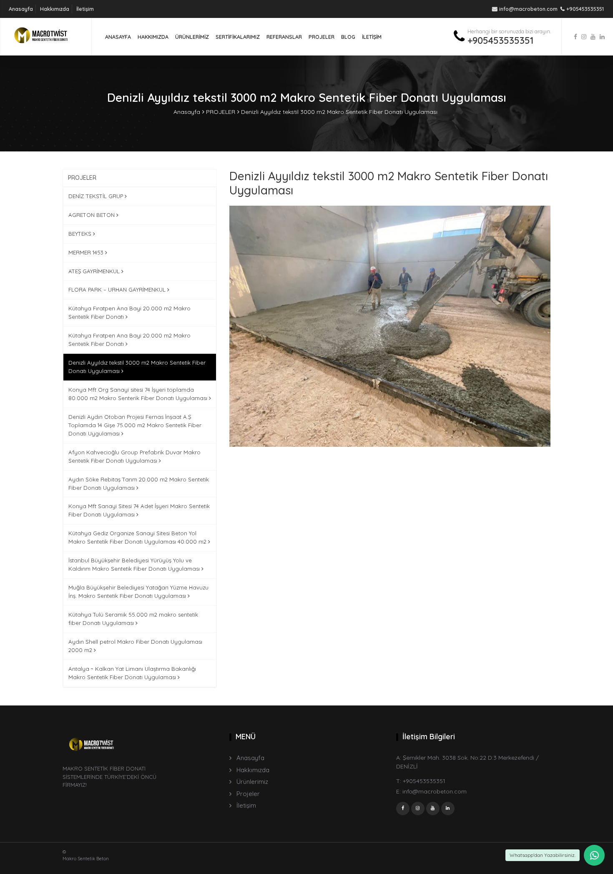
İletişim (85, 8)
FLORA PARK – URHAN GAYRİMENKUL (117, 289)
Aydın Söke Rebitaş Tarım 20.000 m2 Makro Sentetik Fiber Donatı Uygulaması (138, 483)
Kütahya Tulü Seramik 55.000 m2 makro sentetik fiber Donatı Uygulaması (133, 618)
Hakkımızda (54, 8)
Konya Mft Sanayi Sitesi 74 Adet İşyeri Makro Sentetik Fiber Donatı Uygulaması (139, 510)
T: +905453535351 (420, 781)
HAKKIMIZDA (153, 36)
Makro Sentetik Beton (86, 858)
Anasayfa (21, 8)
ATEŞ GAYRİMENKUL (94, 271)
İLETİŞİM (372, 36)
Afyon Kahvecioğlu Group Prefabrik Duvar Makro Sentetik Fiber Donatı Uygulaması (134, 456)
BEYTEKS (80, 233)
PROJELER (321, 36)
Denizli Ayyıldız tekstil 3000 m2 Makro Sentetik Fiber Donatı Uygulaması (339, 112)
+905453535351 (500, 40)
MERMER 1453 (86, 252)
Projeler (248, 794)
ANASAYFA (118, 36)
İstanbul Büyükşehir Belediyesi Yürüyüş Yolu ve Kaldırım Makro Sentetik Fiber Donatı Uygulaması (134, 564)
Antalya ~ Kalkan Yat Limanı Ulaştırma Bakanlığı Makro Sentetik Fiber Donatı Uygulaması (132, 672)
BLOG (348, 36)
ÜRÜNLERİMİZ (192, 36)
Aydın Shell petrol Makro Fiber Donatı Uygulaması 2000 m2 (135, 645)
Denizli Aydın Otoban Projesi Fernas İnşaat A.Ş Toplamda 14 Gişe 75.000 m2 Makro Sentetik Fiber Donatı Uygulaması (134, 425)
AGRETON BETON (92, 215)
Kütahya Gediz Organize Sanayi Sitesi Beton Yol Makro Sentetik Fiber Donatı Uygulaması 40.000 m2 (138, 537)
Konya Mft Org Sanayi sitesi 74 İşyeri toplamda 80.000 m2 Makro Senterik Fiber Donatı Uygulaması (138, 393)
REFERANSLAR (284, 36)
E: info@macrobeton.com (431, 791)
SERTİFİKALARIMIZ (238, 36)
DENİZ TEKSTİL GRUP (96, 196)
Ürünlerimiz (252, 782)
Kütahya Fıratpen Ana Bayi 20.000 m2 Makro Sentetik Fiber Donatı (129, 312)
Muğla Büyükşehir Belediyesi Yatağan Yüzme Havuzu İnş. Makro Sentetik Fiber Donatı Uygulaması (138, 591)
